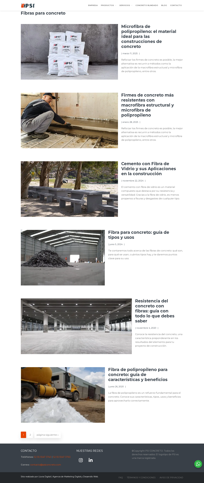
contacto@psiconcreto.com (45, 464)
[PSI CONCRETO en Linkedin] (90, 460)
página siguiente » (48, 435)
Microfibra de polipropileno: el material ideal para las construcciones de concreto (148, 36)
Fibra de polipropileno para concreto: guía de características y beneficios (138, 374)
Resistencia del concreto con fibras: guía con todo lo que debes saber (154, 311)
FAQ (121, 477)
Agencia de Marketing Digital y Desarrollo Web (75, 476)
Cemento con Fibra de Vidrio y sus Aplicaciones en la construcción (148, 168)
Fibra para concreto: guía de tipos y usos (138, 235)
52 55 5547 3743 (42, 457)
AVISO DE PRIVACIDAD (171, 477)
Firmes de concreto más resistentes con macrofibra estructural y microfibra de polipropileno (147, 105)
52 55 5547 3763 (61, 457)
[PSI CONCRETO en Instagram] (80, 460)
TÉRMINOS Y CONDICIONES (141, 477)
